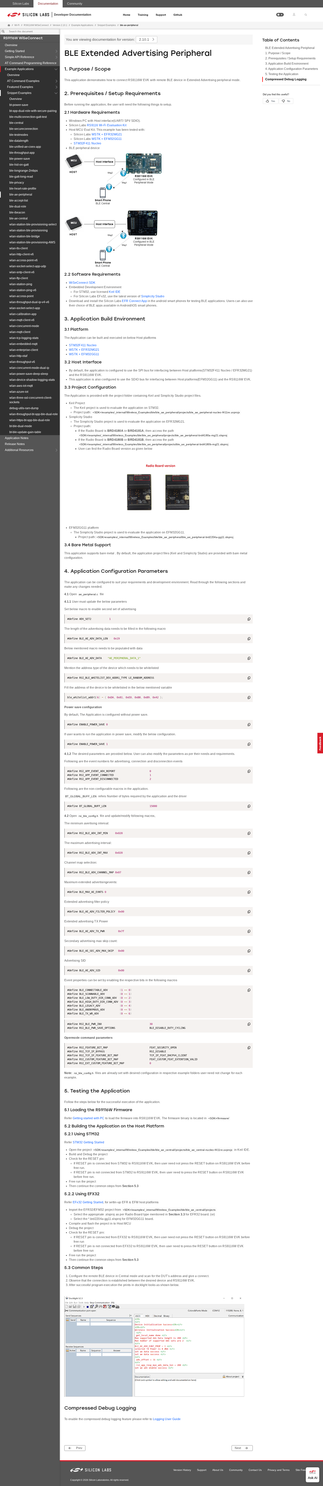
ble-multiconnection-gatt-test (28, 116)
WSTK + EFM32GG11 (107, 138)
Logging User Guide (167, 1419)
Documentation (48, 3)
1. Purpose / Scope (277, 53)
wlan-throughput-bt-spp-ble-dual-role (33, 414)
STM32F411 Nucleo (87, 143)
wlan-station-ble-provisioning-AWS (32, 242)
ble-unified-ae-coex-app (25, 146)
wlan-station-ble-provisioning (28, 230)
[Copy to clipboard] (249, 619)
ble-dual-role (17, 206)
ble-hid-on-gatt (19, 164)
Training (143, 14)
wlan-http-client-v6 (21, 254)
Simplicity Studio (152, 296)
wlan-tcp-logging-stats (24, 338)
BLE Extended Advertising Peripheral (290, 47)
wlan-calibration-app (22, 314)
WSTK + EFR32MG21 (107, 134)
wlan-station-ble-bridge (24, 236)
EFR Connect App (134, 301)
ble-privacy (16, 182)
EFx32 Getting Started (88, 1202)
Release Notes (15, 444)
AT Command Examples (23, 81)
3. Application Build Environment (286, 63)
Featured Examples (20, 87)
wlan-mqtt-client (19, 332)
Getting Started (15, 51)
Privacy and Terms (279, 1469)
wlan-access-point (21, 296)
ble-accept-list (18, 200)
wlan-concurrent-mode (24, 326)
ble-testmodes (18, 134)
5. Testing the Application (281, 74)
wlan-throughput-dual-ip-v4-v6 (29, 302)
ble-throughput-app (22, 152)
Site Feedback (304, 1469)
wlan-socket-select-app (24, 308)
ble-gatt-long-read (21, 176)
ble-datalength (18, 140)
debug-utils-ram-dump (24, 408)
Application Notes (16, 438)
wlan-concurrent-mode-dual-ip (29, 367)
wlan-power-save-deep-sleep (28, 373)
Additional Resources (19, 450)
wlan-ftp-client (18, 278)
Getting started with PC (89, 1118)
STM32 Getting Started (88, 1142)
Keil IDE (114, 291)
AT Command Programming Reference (30, 63)
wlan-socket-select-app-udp (27, 266)
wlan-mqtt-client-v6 (21, 320)
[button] (280, 14)
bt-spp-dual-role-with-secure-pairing (33, 110)
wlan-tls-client (18, 248)
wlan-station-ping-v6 (22, 290)
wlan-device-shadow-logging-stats (32, 379)
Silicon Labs (21, 3)
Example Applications (19, 69)
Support (161, 14)
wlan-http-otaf (18, 355)
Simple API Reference (19, 57)
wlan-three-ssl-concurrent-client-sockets (30, 400)
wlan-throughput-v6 (22, 361)
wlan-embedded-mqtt (23, 343)
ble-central (16, 122)
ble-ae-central (18, 218)
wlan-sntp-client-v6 (21, 272)
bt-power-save (18, 104)
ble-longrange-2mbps (23, 170)
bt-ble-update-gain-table (25, 432)
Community (74, 3)
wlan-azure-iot (18, 391)
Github (177, 14)
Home (126, 14)
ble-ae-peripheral (20, 194)
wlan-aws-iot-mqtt (21, 385)
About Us (217, 1469)
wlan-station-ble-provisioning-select (32, 224)
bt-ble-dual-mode (20, 426)
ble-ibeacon (17, 212)
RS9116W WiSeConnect (23, 38)
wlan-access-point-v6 (23, 260)
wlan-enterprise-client (23, 349)
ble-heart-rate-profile (22, 188)
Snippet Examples (19, 92)
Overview (11, 45)
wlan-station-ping (20, 284)
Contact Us (255, 1469)
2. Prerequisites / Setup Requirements (290, 58)
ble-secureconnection (23, 128)
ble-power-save (19, 158)
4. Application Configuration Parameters (291, 68)
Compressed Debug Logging (286, 79)
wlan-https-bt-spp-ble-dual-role (29, 420)
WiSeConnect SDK (82, 282)
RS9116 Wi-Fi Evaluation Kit (106, 125)
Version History (182, 1469)
